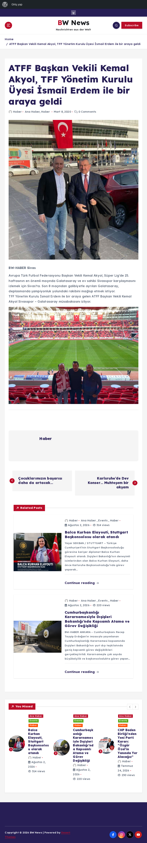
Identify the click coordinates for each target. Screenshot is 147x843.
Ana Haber (32, 111)
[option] (29, 737)
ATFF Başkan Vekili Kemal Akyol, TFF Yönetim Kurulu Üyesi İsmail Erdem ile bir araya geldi (74, 44)
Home (9, 39)
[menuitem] (5, 4)
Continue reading (80, 583)
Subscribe (132, 25)
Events (103, 520)
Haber (17, 111)
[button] (130, 707)
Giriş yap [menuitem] (16, 4)
